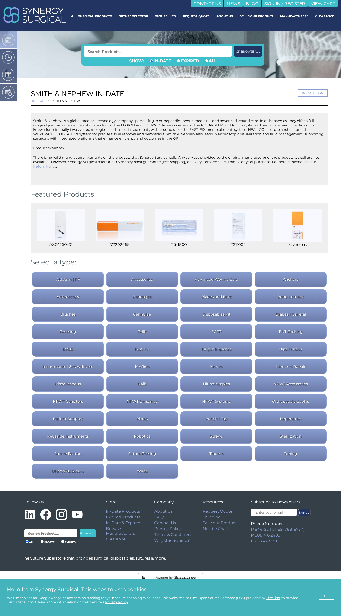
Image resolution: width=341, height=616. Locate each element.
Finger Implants (216, 349)
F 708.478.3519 (265, 541)
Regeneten (290, 419)
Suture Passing (142, 453)
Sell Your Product (220, 522)
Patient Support (68, 419)
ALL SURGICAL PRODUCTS (91, 16)
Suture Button (67, 453)
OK (326, 596)
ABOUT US (224, 16)
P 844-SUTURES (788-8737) (278, 529)
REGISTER (294, 3)
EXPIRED (190, 61)
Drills (142, 331)
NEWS (233, 3)
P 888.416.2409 (265, 535)
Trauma (216, 453)
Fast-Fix (142, 349)
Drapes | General (291, 314)
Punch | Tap (216, 419)
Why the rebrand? (172, 540)
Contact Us (165, 522)
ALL (212, 61)
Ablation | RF (68, 279)
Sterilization (291, 436)
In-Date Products (123, 511)
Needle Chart (216, 528)
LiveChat (273, 598)
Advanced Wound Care (216, 279)
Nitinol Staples (216, 384)
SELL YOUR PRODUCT (256, 16)
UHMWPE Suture (68, 471)
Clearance (115, 539)
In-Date (39, 101)
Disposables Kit (216, 314)
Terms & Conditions (173, 534)
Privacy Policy (168, 528)
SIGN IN (272, 3)
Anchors (290, 279)
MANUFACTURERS (294, 16)
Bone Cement (290, 297)
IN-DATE (162, 61)
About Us (163, 511)
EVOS (68, 349)
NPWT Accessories (290, 384)
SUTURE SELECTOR (133, 16)
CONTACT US (207, 3)
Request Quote (217, 511)
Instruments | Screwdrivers (68, 366)
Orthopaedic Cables (290, 401)
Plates (142, 419)
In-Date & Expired (123, 522)
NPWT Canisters (68, 401)
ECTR (216, 331)
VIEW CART (323, 3)
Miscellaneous (68, 384)
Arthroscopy (68, 297)
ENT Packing (290, 331)
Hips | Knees (290, 349)
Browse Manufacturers (120, 531)
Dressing (68, 331)
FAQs (159, 517)
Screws (216, 436)
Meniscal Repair (290, 366)
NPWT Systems (216, 401)
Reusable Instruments (68, 436)
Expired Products (123, 517)
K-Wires (142, 366)
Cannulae (142, 314)
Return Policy (44, 166)
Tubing (290, 453)
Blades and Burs (216, 297)
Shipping (212, 517)
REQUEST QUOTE (196, 16)
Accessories (142, 279)
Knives (216, 366)
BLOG (252, 3)
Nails (142, 384)
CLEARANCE (324, 16)
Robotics (142, 436)
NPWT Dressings (142, 401)
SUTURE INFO (165, 16)
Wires (142, 471)
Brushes (68, 314)
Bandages (142, 297)
